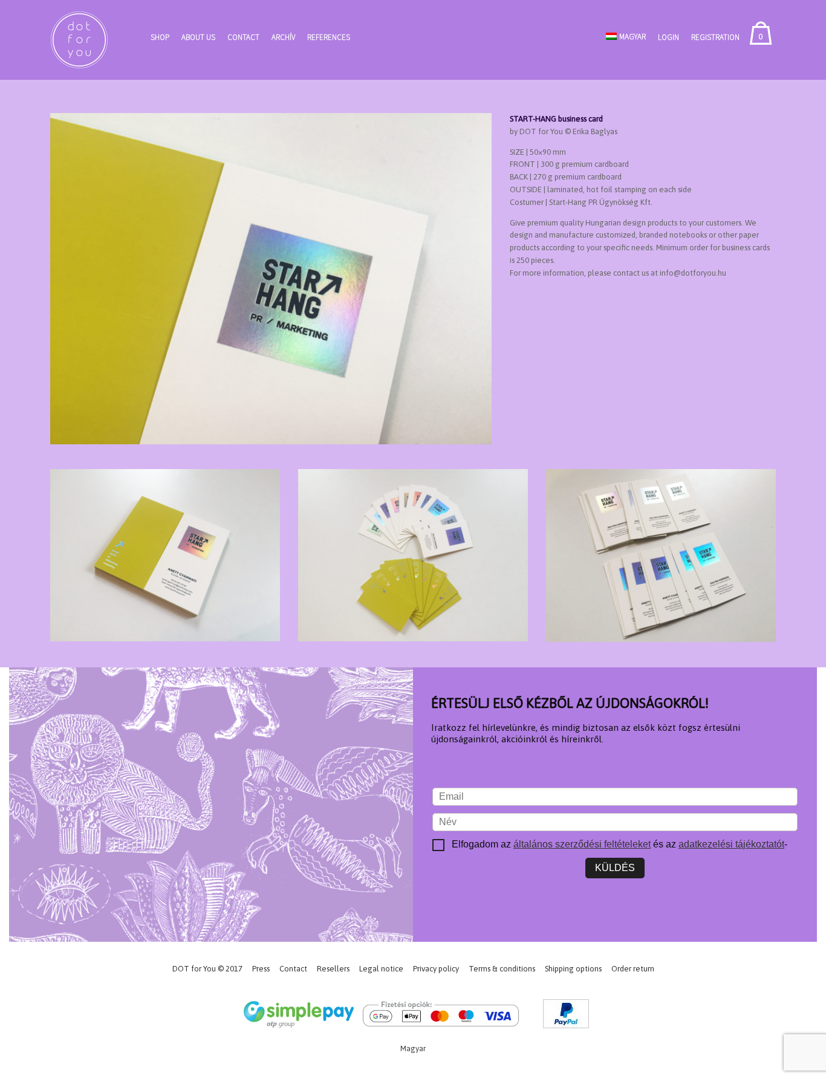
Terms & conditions (502, 968)
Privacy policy (436, 968)
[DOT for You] (79, 40)
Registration (715, 37)
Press (261, 968)
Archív (283, 37)
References (328, 37)
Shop (160, 37)
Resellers (333, 968)
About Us (198, 37)
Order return (632, 968)
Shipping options (573, 968)
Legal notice (381, 968)
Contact (243, 37)
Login (668, 37)
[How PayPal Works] (566, 1015)
